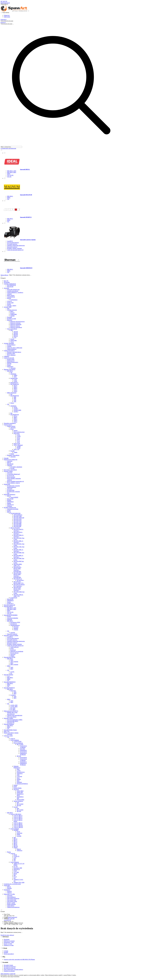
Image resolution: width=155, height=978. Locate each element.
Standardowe (23, 750)
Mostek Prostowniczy (12, 362)
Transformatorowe (15, 625)
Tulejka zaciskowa (18, 801)
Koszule (12, 312)
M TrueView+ (20, 580)
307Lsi (15, 385)
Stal (11, 372)
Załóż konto (7, 16)
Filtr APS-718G (18, 522)
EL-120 (16, 866)
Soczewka (16, 789)
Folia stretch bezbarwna (13, 898)
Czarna (18, 770)
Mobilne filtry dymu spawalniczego (12, 713)
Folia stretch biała (11, 900)
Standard (16, 628)
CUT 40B (16, 872)
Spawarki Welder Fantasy (10, 730)
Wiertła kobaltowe (11, 349)
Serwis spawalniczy (9, 954)
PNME (18, 448)
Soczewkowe (23, 751)
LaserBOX (10, 241)
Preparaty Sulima (8, 471)
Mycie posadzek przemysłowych (15, 481)
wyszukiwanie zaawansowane (8, 148)
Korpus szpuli (10, 359)
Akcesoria (6, 288)
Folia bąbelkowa (11, 897)
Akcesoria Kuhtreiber (12, 618)
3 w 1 (8, 676)
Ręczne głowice (14, 653)
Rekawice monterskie (15, 324)
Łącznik (16, 807)
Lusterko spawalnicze (12, 291)
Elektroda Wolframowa (17, 767)
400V (11, 663)
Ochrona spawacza (12, 310)
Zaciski (9, 304)
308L (15, 397)
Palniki (12, 453)
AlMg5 (15, 375)
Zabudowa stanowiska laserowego (16, 245)
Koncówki (13, 650)
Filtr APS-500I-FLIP (19, 517)
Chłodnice (6, 356)
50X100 (16, 333)
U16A (18, 435)
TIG (8, 199)
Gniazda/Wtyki (11, 297)
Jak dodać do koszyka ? (10, 966)
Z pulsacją (13, 695)
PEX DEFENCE (11, 285)
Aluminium (13, 374)
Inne (8, 308)
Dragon (15, 430)
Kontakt (3, 911)
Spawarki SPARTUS (9, 687)
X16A (18, 437)
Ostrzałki (6, 458)
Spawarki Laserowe (12, 247)
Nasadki (12, 451)
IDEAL (9, 462)
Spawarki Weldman (9, 724)
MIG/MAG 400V (11, 172)
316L (15, 401)
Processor (16, 626)
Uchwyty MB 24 (18, 818)
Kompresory (7, 889)
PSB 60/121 (17, 869)
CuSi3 (15, 379)
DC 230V (12, 708)
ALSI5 (15, 407)
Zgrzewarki (7, 885)
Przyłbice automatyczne (10, 507)
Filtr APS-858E (17, 523)
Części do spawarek (9, 358)
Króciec (9, 298)
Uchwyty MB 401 (18, 825)
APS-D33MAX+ (18, 514)
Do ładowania (10, 490)
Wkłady (12, 655)
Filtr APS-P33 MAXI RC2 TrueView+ (19, 585)
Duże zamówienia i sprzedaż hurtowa (13, 969)
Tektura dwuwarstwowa (13, 907)
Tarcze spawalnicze (12, 328)
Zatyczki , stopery (11, 305)
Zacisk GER (10, 302)
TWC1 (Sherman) (18, 445)
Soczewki (12, 654)
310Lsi (15, 390)
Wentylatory (10, 366)
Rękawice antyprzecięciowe (17, 321)
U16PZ (19, 436)
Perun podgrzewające (19, 432)
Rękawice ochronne (15, 323)
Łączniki (19, 836)
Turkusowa (20, 773)
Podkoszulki (13, 314)
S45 (15, 860)
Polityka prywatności (9, 941)
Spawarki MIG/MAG (12, 721)
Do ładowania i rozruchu (13, 491)
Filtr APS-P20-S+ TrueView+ (18, 533)
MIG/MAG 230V (11, 171)
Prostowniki (7, 484)
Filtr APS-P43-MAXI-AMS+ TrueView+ (17, 589)
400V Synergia (14, 664)
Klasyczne (13, 690)
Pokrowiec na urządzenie (16, 651)
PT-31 (15, 876)
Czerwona (19, 776)
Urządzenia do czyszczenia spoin (12, 884)
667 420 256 (4, 1)
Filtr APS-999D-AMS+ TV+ (18, 565)
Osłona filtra (13, 340)
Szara (18, 778)
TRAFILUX (10, 504)
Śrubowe (9, 891)
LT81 (15, 857)
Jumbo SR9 (20, 792)
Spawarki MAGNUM (9, 657)
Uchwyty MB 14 (18, 815)
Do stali (12, 468)
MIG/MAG (10, 196)
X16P (18, 439)
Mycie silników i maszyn (13, 483)
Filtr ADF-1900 (18, 516)
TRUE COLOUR (15, 528)
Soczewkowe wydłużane (23, 746)
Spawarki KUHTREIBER (10, 615)
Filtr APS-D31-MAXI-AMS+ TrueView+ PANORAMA (17, 569)
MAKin (9, 500)
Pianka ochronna (11, 904)
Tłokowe (9, 892)
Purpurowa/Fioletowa (22, 783)
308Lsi (15, 387)
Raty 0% (6, 281)
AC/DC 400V (14, 706)
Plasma (9, 852)
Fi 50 (15, 337)
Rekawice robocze (15, 326)
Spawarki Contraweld (9, 605)
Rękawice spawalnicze (16, 327)
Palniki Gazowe (11, 426)
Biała (18, 769)
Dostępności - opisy (9, 942)
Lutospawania (14, 378)
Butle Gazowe (10, 295)
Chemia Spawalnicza (9, 350)
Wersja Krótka (20, 799)
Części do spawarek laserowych (15, 250)
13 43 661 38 (7, 920)
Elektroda (9, 619)
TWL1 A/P (16, 449)
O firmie (6, 951)
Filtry (11, 330)
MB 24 (15, 841)
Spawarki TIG (10, 722)
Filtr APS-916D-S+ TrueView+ (18, 530)
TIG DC (9, 176)
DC (11, 673)
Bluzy (11, 311)
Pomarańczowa (21, 772)
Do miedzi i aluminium (16, 467)
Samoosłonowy (14, 382)
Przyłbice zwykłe (11, 318)
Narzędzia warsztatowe (10, 423)
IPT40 (15, 855)
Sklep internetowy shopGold (8, 973)
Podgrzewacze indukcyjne (10, 459)
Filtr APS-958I (17, 526)
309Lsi (15, 388)
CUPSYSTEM (17, 741)
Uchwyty (9, 301)
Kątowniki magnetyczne (13, 289)
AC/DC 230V (14, 705)
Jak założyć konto (8, 965)
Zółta (18, 775)
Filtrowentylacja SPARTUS (11, 711)
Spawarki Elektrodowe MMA (14, 719)
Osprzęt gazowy (8, 424)
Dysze (12, 429)
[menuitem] (63, 164)
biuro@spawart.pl (5, 2)
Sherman (9, 888)
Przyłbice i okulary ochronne (14, 248)
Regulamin (6, 939)
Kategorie (3, 278)
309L (15, 398)
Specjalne (22, 748)
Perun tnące (17, 433)
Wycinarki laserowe (12, 244)
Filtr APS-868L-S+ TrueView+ (18, 556)
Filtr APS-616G (18, 520)
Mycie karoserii (11, 477)
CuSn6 (15, 381)
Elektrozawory (11, 360)
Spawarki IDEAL (8, 606)
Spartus (9, 503)
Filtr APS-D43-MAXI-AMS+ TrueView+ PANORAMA (17, 575)
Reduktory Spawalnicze (13, 455)
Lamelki (9, 346)
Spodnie (12, 315)
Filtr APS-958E (17, 525)
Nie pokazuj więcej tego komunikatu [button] (10, 976)
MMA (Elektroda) (11, 392)
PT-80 (15, 871)
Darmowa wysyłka (9, 945)
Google (12, 339)
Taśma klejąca (10, 905)
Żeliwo (12, 403)
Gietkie (15, 452)
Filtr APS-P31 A (18, 578)
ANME (19, 446)
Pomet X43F (17, 443)
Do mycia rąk (10, 475)
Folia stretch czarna (12, 901)
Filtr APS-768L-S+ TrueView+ (18, 550)
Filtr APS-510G (18, 519)
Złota (18, 780)
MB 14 (15, 839)
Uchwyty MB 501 (18, 827)
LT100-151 (16, 856)
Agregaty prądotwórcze (10, 283)
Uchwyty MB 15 (18, 817)
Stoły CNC (7, 731)
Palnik (18, 834)
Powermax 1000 (18, 868)
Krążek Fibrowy (11, 344)
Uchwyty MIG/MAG (15, 814)
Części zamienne (14, 740)
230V (11, 660)
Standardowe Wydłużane (23, 753)
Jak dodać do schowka (9, 968)
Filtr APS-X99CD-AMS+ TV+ (18, 595)
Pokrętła (9, 363)
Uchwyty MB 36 (18, 824)
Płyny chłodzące (11, 355)
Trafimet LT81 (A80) (19, 882)
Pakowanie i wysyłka (9, 894)
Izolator (15, 785)
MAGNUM (10, 286)
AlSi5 (15, 376)
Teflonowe (19, 850)
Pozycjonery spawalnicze (10, 469)
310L (15, 400)
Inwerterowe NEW (15, 622)
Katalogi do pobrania (9, 971)
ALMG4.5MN (17, 410)
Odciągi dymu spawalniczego (14, 715)
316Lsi (15, 391)
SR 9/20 (19, 756)
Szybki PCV (10, 603)
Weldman (9, 506)
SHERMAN (10, 501)
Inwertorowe (13, 623)
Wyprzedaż (7, 282)
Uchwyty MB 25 (18, 823)
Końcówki (19, 833)
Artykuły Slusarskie (9, 343)
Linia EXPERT (14, 497)
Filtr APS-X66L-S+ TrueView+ (19, 535)
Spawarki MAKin (8, 674)
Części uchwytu (14, 647)
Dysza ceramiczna (18, 743)
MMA (8, 173)
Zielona (19, 779)
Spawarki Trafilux (8, 718)
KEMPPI (16, 830)
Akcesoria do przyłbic (12, 509)
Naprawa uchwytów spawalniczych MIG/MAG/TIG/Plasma (19, 959)
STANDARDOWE (15, 513)
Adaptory (9, 294)
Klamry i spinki (11, 902)
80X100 (16, 334)
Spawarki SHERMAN (10, 682)
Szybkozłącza (13, 299)
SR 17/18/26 (20, 744)
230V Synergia (14, 661)
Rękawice (9, 320)
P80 (15, 859)
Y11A (18, 440)
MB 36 (15, 844)
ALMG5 (16, 408)
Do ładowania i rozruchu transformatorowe (13, 486)
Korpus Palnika (17, 788)
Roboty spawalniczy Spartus (11, 732)
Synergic (16, 629)
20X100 (16, 331)
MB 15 (15, 840)
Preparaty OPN (11, 353)
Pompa (9, 365)
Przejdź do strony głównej (7, 935)
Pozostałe (9, 317)
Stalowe (19, 849)
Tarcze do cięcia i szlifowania (14, 347)
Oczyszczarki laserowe (13, 242)
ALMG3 (16, 411)
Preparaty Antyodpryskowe (14, 352)
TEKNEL (9, 465)
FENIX (9, 616)
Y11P (18, 442)
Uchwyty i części (8, 735)
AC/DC (12, 671)
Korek (15, 786)
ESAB (8, 510)
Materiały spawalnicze (9, 369)
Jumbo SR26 (20, 791)
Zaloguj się (7, 15)
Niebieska (19, 782)
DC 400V (12, 709)
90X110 (16, 336)
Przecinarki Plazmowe (9, 494)
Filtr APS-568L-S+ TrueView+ (18, 541)
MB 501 (16, 846)
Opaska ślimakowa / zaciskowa (15, 292)
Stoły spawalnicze (11, 716)
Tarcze (12, 342)
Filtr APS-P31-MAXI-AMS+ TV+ (19, 582)
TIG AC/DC (10, 175)
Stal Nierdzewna (14, 384)
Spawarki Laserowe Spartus (11, 635)
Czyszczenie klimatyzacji (13, 474)
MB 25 (15, 843)
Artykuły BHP (7, 307)
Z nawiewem (13, 597)
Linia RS (12, 632)
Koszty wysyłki (8, 943)
